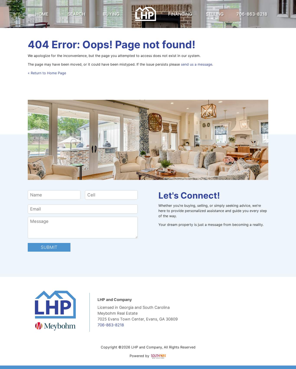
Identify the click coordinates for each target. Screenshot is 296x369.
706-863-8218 (111, 325)
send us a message (196, 64)
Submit (49, 247)
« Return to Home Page (47, 73)
